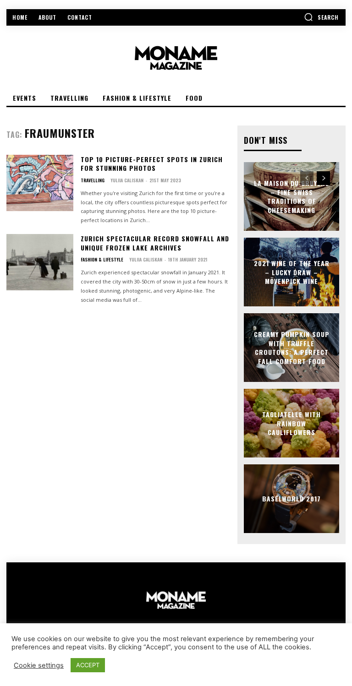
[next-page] (323, 178)
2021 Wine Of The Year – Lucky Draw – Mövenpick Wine (292, 272)
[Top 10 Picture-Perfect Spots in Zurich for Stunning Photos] (39, 183)
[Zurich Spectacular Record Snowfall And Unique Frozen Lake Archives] (39, 262)
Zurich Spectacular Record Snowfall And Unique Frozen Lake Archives (155, 243)
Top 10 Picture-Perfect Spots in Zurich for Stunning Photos (152, 163)
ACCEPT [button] (87, 665)
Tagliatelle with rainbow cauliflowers (291, 423)
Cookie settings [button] (39, 665)
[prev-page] (307, 178)
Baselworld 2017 (291, 498)
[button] (321, 17)
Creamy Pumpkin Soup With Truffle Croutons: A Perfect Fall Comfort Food (292, 347)
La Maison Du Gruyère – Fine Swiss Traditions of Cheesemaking (291, 196)
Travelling (92, 180)
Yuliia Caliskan (126, 180)
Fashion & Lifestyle (102, 259)
